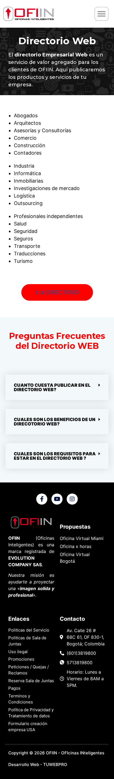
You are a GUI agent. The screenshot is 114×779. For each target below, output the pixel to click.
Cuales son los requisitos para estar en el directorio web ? (55, 456)
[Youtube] (57, 499)
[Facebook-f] (41, 499)
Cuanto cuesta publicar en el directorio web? (52, 387)
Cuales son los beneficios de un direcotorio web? (54, 422)
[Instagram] (72, 499)
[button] (101, 14)
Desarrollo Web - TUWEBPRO (37, 764)
